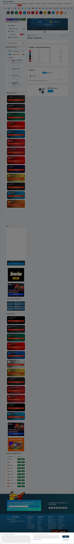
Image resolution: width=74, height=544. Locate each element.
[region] (37, 538)
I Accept (65, 536)
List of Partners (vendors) (37, 539)
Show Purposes (65, 539)
